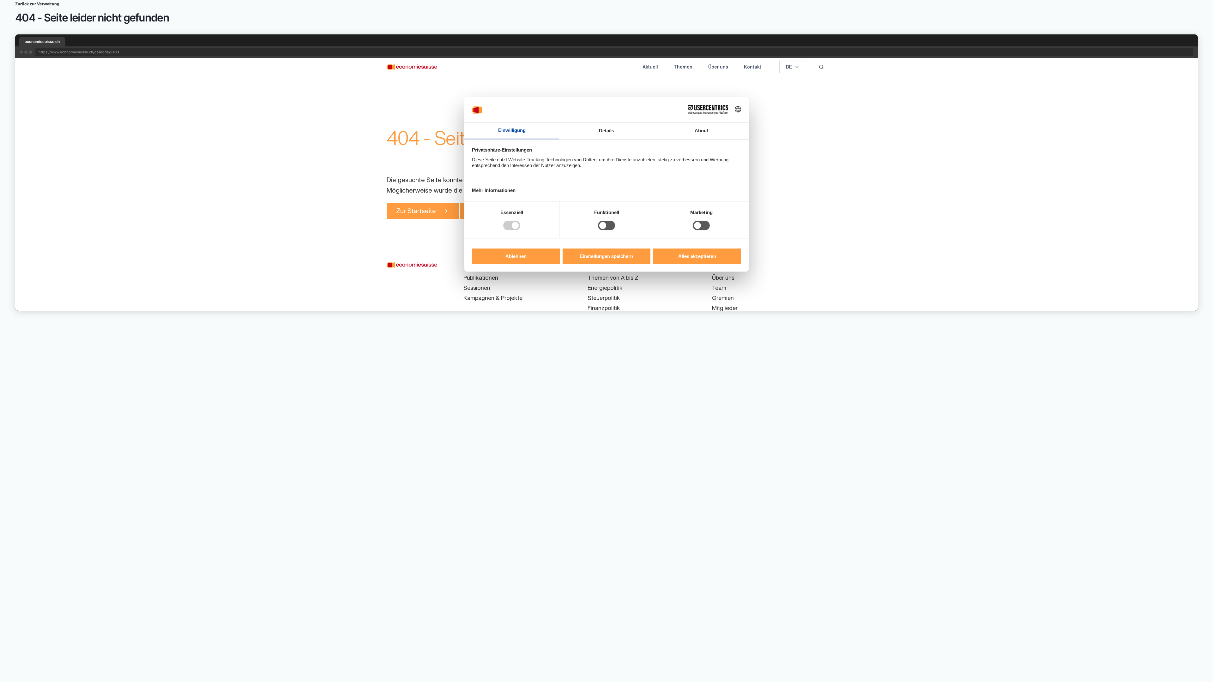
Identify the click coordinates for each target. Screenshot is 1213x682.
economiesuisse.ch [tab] (42, 41)
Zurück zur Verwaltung (37, 4)
